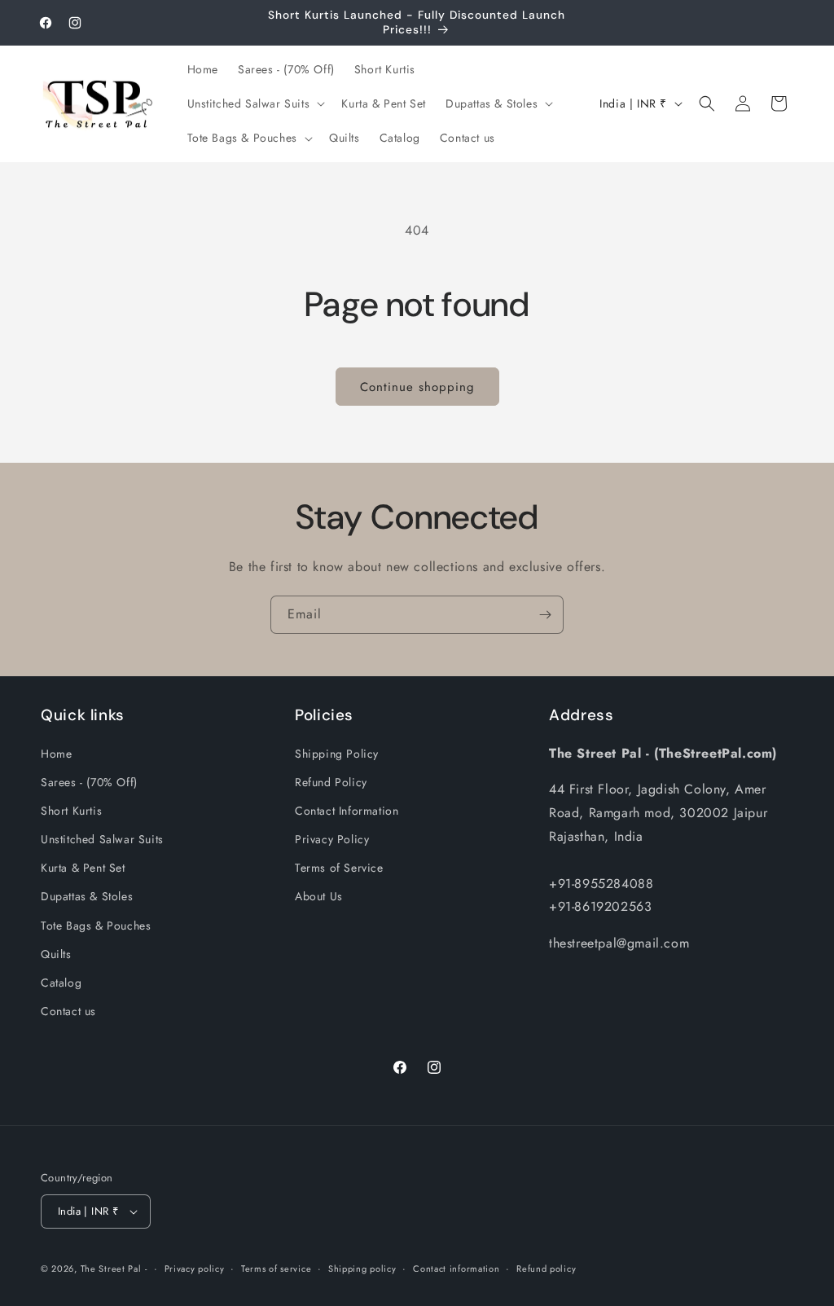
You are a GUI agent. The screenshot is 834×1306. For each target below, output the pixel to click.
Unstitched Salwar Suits (102, 839)
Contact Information (346, 811)
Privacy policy (195, 1268)
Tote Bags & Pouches (96, 925)
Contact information (456, 1268)
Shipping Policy (337, 753)
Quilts (56, 954)
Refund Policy (331, 782)
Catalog (61, 982)
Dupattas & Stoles (87, 896)
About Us (319, 896)
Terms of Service (339, 868)
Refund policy (546, 1268)
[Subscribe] (545, 615)
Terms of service (276, 1268)
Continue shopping (417, 387)
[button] (255, 103)
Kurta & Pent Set (83, 868)
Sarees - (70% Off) (89, 782)
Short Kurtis (71, 811)
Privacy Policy (332, 839)
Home (56, 753)
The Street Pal (111, 1268)
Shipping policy (362, 1268)
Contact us (68, 1011)
